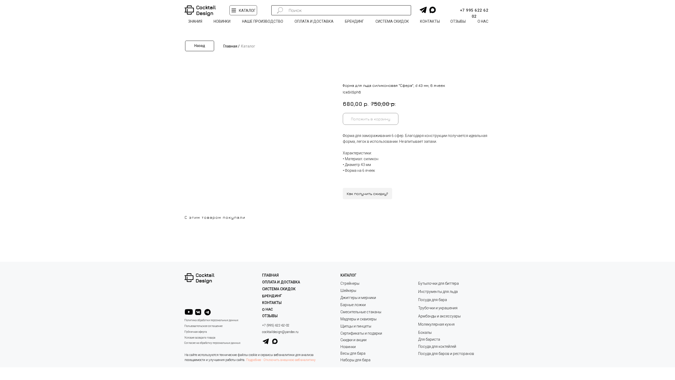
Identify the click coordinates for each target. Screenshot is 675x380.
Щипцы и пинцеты (355, 326)
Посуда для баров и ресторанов (446, 354)
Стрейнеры (349, 283)
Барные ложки (353, 305)
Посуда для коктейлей (437, 346)
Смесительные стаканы (360, 312)
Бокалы (425, 332)
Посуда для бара (432, 300)
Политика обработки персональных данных (211, 320)
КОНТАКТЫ (272, 303)
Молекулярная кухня (436, 324)
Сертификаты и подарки (361, 333)
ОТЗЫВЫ (270, 316)
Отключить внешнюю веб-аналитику (289, 360)
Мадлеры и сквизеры (358, 319)
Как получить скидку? (367, 193)
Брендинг (272, 295)
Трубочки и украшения (437, 308)
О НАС (267, 309)
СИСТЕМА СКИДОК (279, 289)
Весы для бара (352, 353)
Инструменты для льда (438, 291)
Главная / (231, 46)
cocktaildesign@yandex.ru (280, 332)
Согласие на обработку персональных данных (212, 342)
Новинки (348, 347)
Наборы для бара (355, 360)
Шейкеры (348, 290)
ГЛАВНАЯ (270, 275)
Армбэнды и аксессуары (439, 316)
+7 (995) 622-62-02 (276, 325)
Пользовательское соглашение (203, 326)
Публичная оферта (195, 331)
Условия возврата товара (199, 337)
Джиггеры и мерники (358, 298)
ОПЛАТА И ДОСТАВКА (281, 282)
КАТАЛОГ (348, 275)
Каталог (248, 46)
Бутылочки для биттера (438, 283)
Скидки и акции (353, 340)
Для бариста (429, 339)
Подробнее (253, 360)
